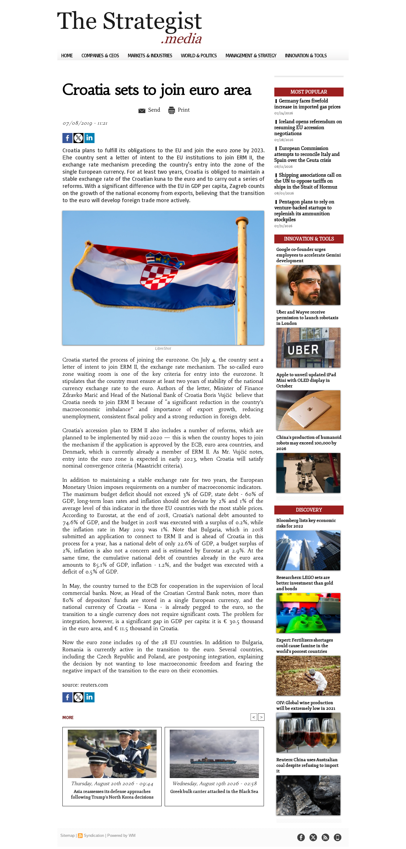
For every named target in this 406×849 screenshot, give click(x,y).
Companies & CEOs (100, 55)
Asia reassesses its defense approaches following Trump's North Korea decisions (112, 794)
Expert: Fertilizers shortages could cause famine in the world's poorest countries (304, 645)
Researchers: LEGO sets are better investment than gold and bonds (304, 583)
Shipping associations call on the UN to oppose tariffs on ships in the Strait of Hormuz (308, 181)
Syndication (94, 835)
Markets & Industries (150, 55)
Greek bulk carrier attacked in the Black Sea (214, 791)
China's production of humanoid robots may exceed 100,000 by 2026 (309, 443)
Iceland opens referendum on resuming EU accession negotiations (308, 128)
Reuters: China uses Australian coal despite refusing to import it (307, 765)
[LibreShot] (163, 212)
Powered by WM (121, 835)
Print (183, 110)
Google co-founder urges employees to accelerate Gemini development (308, 255)
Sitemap (67, 835)
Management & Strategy (251, 55)
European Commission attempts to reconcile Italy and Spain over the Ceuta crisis (307, 154)
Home (67, 55)
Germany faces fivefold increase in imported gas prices (307, 104)
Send (153, 110)
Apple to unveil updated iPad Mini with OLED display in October (306, 380)
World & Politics (199, 55)
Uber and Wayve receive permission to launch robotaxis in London (307, 317)
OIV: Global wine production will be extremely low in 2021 (305, 705)
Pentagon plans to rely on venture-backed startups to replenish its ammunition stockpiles (304, 211)
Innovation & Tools (306, 55)
